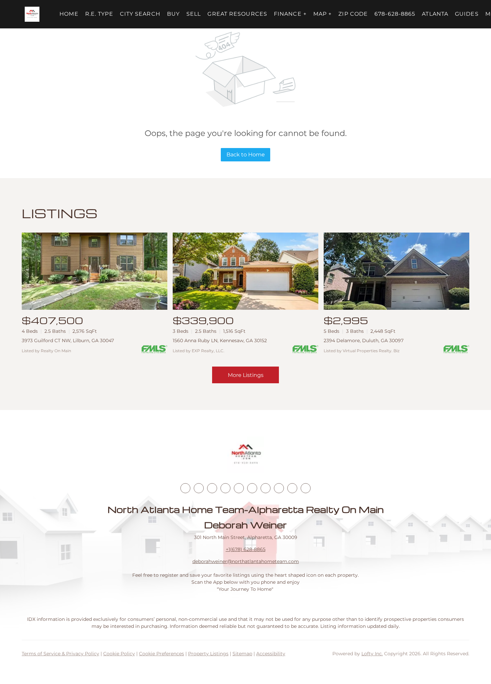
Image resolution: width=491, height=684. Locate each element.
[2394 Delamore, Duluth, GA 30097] (396, 271)
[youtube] (252, 488)
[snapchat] (279, 488)
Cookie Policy (119, 654)
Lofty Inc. (372, 654)
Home (68, 14)
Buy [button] (173, 14)
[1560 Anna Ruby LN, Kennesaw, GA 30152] (245, 271)
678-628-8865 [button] (394, 14)
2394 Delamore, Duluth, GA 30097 (363, 340)
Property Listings (208, 654)
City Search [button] (140, 14)
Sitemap (242, 654)
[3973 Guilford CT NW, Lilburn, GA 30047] (94, 271)
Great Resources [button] (237, 14)
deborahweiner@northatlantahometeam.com (245, 561)
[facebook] (185, 488)
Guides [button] (467, 14)
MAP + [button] (322, 14)
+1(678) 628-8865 (246, 549)
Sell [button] (193, 14)
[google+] (306, 488)
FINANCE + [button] (290, 14)
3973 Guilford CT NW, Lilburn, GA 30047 (68, 340)
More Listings (246, 375)
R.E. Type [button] (99, 14)
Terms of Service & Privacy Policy (60, 654)
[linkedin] (199, 488)
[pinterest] (292, 488)
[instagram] (239, 488)
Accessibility (270, 654)
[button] (32, 14)
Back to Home (245, 154)
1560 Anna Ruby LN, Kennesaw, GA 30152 (220, 340)
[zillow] (225, 488)
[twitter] (212, 488)
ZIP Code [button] (353, 14)
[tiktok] (266, 488)
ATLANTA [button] (435, 14)
